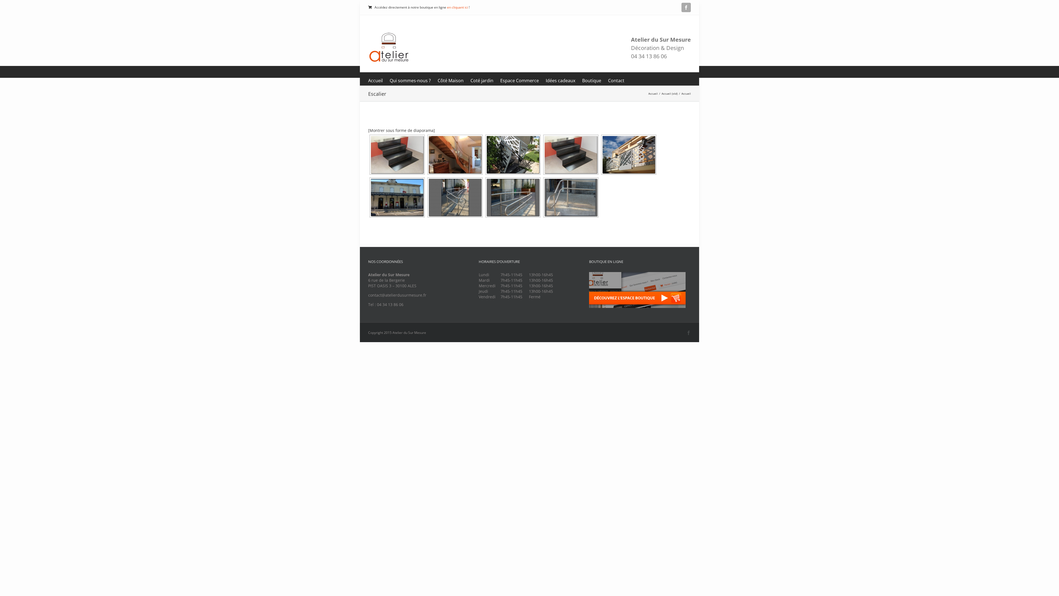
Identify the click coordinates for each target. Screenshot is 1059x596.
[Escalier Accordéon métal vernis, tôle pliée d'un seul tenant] (397, 154)
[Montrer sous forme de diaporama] (401, 130)
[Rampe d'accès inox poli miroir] (455, 197)
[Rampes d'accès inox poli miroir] (397, 197)
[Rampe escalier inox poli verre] (455, 154)
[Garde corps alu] (629, 154)
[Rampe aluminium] (513, 154)
